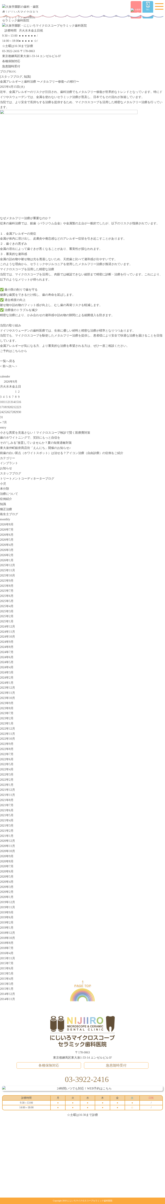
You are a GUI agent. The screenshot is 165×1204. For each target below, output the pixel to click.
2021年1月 (7, 835)
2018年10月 (7, 938)
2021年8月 (7, 800)
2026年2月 (7, 555)
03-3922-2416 (10, 51)
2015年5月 (7, 973)
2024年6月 (7, 657)
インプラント (9, 463)
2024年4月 (7, 667)
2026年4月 (7, 544)
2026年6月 (7, 534)
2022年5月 (7, 764)
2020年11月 (7, 846)
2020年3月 (7, 887)
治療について (9, 493)
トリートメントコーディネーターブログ (27, 478)
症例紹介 (6, 499)
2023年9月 (7, 703)
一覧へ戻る (7, 361)
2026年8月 (7, 524)
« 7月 (3, 422)
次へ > (13, 366)
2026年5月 (7, 539)
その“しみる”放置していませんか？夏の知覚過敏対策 (36, 442)
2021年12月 (7, 789)
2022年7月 (7, 754)
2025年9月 (7, 580)
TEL (148, 10)
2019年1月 (7, 927)
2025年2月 (7, 616)
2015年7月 (7, 963)
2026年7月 (7, 529)
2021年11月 (7, 795)
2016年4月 (7, 953)
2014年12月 (7, 994)
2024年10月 (7, 636)
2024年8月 (7, 647)
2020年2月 (7, 891)
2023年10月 (7, 698)
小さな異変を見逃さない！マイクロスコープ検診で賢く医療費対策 (45, 432)
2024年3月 (7, 672)
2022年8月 (7, 749)
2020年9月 (7, 856)
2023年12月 (7, 687)
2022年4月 (7, 769)
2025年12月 (7, 565)
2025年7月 (7, 590)
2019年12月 (7, 902)
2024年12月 (7, 626)
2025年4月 (7, 606)
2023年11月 (7, 692)
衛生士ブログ (9, 514)
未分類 (4, 488)
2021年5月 (7, 815)
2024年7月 (7, 652)
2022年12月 (7, 728)
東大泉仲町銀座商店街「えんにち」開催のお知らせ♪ (35, 448)
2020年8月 (7, 861)
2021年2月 (7, 830)
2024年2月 (7, 677)
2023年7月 (7, 713)
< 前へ (4, 366)
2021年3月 (7, 825)
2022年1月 (7, 784)
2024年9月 (7, 641)
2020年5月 (7, 876)
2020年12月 (7, 840)
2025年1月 (7, 621)
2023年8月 (7, 708)
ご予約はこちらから (13, 351)
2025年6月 (7, 595)
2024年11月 (7, 631)
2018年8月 (7, 942)
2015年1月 (7, 988)
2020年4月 (7, 881)
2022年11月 (7, 733)
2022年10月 (7, 738)
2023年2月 (7, 718)
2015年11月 (7, 958)
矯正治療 (6, 509)
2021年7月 (7, 805)
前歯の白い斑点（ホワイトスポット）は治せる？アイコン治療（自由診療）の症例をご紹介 (61, 453)
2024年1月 (7, 682)
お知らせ (6, 468)
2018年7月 (7, 948)
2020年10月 (7, 851)
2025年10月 (7, 575)
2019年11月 (7, 907)
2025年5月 (7, 601)
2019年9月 (7, 912)
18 (4, 407)
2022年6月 (7, 759)
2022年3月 (7, 774)
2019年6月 (7, 917)
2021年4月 (7, 820)
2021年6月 (7, 810)
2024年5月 (7, 662)
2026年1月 (7, 560)
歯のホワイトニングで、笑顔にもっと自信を (30, 437)
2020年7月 (7, 866)
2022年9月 (7, 743)
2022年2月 (7, 779)
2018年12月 (7, 932)
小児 (3, 483)
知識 (27, 76)
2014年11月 (7, 999)
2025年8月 (7, 585)
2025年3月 (7, 611)
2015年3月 (7, 983)
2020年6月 (7, 871)
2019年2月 (7, 922)
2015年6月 (7, 968)
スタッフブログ (11, 76)
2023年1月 (7, 723)
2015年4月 (7, 978)
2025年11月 (7, 570)
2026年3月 (7, 550)
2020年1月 (7, 897)
